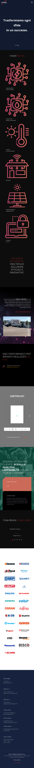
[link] (17, 74)
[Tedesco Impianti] (4, 2)
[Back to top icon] (30, 764)
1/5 (6, 429)
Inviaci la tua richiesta (12, 481)
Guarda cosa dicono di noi (13, 437)
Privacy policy (17, 759)
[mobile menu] (32, 2)
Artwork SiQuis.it (17, 762)
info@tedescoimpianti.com (13, 367)
